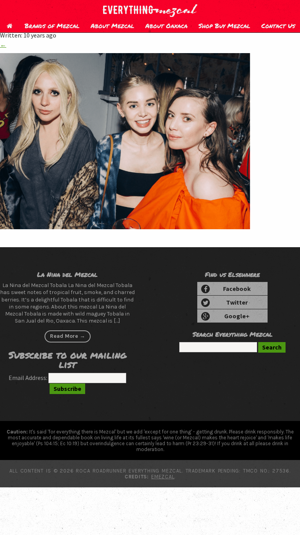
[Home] (9, 25)
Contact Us (278, 25)
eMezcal (162, 477)
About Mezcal (112, 25)
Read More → (67, 336)
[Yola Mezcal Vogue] (125, 227)
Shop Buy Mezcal (224, 25)
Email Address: (28, 378)
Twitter (237, 302)
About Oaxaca (166, 25)
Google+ (236, 316)
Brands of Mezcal (52, 25)
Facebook (237, 288)
